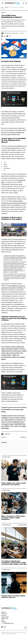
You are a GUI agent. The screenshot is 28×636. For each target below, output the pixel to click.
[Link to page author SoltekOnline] (2, 434)
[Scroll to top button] (25, 628)
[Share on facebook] (2, 36)
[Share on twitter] (4, 36)
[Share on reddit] (7, 36)
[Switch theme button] (23, 3)
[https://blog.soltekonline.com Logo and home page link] (12, 3)
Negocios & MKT (5, 616)
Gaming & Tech (4, 618)
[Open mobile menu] (2, 3)
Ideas (2, 620)
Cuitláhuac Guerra (6, 457)
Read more (22, 437)
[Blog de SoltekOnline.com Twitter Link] (4, 627)
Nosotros (7, 7)
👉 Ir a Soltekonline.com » (7, 623)
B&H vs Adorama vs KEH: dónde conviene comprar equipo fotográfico (13, 517)
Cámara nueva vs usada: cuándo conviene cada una (13, 596)
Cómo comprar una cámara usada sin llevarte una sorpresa (13, 484)
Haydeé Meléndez (7, 525)
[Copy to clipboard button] (10, 36)
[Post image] (14, 470)
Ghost (2, 633)
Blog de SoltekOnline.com (11, 633)
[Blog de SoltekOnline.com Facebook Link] (2, 627)
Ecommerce (4, 615)
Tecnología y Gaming (22, 525)
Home (2, 7)
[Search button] (26, 3)
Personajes (4, 621)
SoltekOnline (8, 33)
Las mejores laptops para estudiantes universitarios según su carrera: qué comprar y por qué (13, 562)
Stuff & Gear (4, 613)
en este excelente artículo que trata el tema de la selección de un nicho (14, 203)
